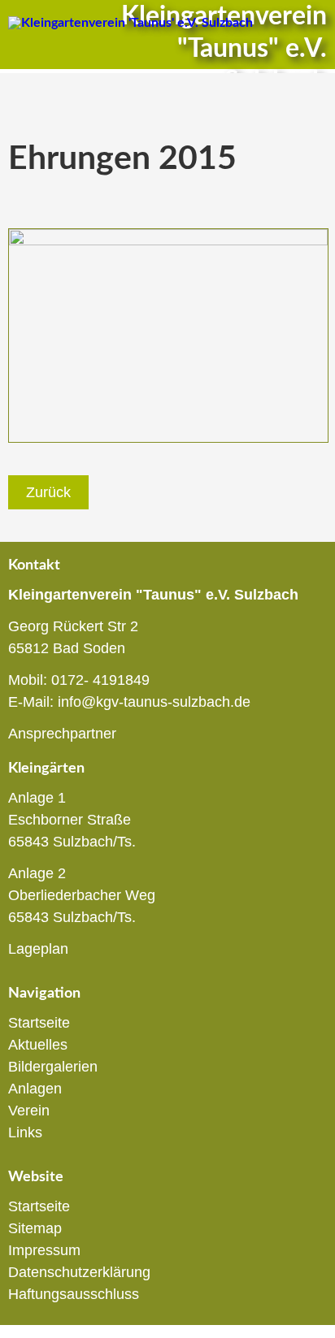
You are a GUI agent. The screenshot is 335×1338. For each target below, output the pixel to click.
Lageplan (38, 949)
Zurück (48, 492)
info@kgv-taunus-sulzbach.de (154, 702)
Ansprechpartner (62, 733)
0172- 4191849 (100, 680)
